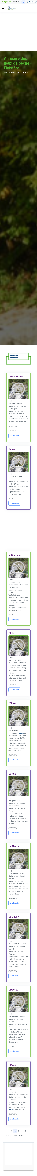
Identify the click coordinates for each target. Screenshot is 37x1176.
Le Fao (12, 773)
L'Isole (12, 1064)
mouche (21, 733)
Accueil (6, 72)
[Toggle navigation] (3, 8)
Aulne (11, 449)
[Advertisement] (18, 31)
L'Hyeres (13, 989)
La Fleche (14, 846)
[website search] (23, 2)
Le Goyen (13, 916)
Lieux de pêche (15, 72)
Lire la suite (14, 436)
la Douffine (14, 555)
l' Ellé (11, 633)
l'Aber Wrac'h (15, 376)
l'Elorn (12, 703)
